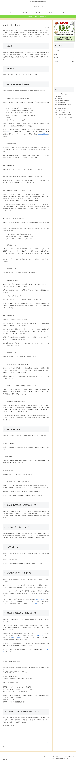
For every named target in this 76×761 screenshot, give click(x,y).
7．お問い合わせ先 (60, 110)
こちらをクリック (43, 134)
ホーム (45, 756)
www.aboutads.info (16, 637)
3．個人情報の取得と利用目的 (63, 100)
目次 (62, 94)
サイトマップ (64, 756)
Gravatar (8, 131)
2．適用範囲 (59, 98)
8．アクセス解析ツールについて (63, 112)
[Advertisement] (64, 74)
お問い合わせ (71, 756)
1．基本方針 (59, 96)
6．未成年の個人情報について (63, 108)
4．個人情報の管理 (60, 102)
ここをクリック (40, 599)
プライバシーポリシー (54, 756)
